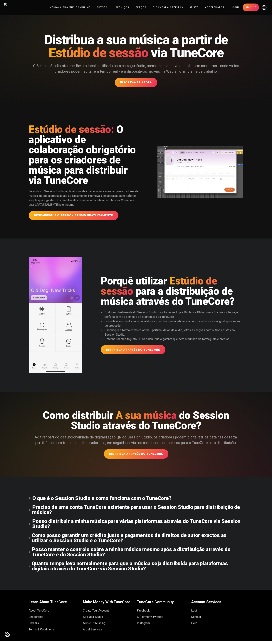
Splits (194, 7)
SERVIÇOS (122, 7)
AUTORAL (103, 7)
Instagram (143, 623)
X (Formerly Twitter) (150, 617)
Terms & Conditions (41, 629)
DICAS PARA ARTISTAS (168, 7)
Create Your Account (96, 610)
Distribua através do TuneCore (133, 349)
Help (194, 623)
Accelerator (214, 7)
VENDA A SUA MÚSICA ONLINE (70, 7)
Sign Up (251, 7)
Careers (34, 623)
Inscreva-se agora (136, 82)
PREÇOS (141, 7)
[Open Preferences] (7, 634)
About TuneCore (39, 610)
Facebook (143, 610)
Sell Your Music (93, 617)
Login (235, 7)
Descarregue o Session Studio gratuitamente (73, 215)
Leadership (36, 617)
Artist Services (92, 629)
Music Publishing (94, 623)
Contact (196, 617)
